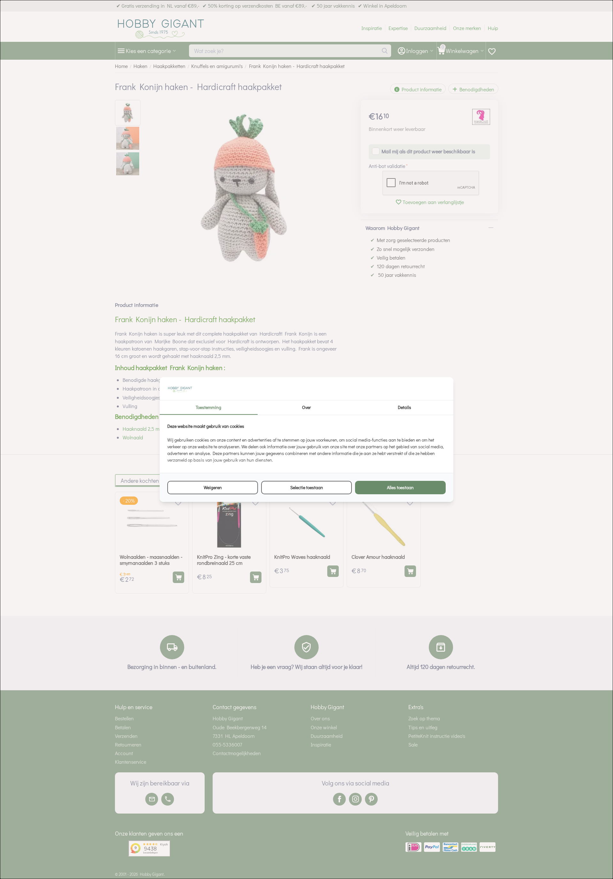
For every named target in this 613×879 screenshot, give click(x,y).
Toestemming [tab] (208, 407)
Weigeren (213, 487)
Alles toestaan (400, 487)
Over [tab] (306, 407)
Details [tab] (404, 407)
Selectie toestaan (306, 487)
